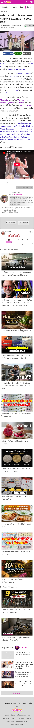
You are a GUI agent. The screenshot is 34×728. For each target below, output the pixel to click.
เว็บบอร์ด (5, 7)
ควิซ (19, 703)
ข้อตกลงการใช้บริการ (9, 715)
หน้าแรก (2, 11)
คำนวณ (24, 703)
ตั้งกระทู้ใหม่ (17, 693)
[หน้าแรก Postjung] (7, 2)
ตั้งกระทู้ (29, 7)
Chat (30, 700)
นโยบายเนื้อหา (6, 718)
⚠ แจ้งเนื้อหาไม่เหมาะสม (22, 187)
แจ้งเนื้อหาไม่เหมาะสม (17, 724)
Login (11, 222)
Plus (7, 11)
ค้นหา (21, 7)
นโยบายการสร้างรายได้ (18, 718)
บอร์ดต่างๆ (14, 7)
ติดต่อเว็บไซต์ (10, 721)
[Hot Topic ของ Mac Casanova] (4, 202)
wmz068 (8, 231)
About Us (28, 718)
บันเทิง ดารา (23, 648)
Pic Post (13, 703)
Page (17, 706)
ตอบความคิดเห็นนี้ (28, 244)
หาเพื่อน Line (6, 703)
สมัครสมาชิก (24, 223)
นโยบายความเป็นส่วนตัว (23, 715)
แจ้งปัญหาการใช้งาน (21, 721)
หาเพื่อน (24, 700)
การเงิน (30, 703)
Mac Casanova (10, 27)
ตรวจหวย (11, 700)
